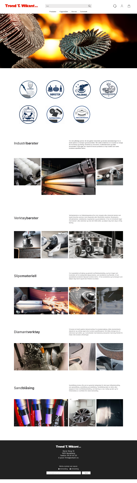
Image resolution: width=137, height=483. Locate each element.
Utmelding (75, 469)
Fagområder (64, 11)
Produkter (52, 11)
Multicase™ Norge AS (106, 481)
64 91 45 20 (72, 455)
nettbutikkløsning (88, 481)
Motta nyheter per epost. (68, 466)
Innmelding (64, 469)
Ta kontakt (83, 11)
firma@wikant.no (72, 458)
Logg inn (121, 6)
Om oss (74, 11)
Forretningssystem (75, 481)
